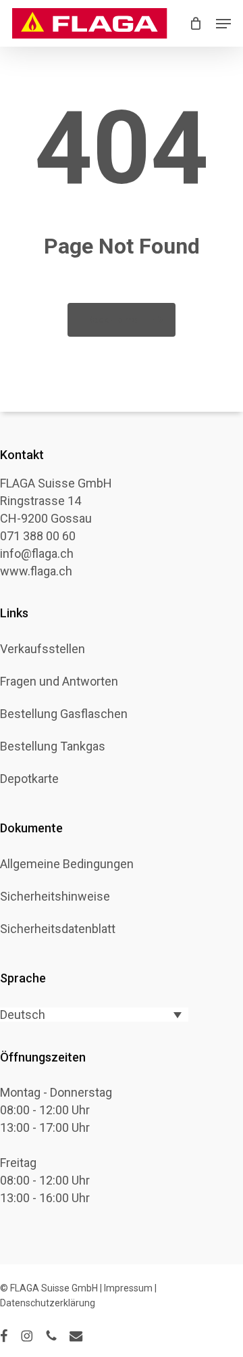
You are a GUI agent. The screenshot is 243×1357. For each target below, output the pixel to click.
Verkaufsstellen (42, 649)
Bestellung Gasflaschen (64, 714)
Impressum (128, 1288)
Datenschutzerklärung (47, 1303)
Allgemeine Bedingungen (67, 864)
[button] (223, 23)
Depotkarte (29, 779)
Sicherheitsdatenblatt (57, 929)
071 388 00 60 (38, 536)
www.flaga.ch (36, 571)
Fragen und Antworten (59, 681)
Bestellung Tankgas (52, 746)
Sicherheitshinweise (55, 896)
